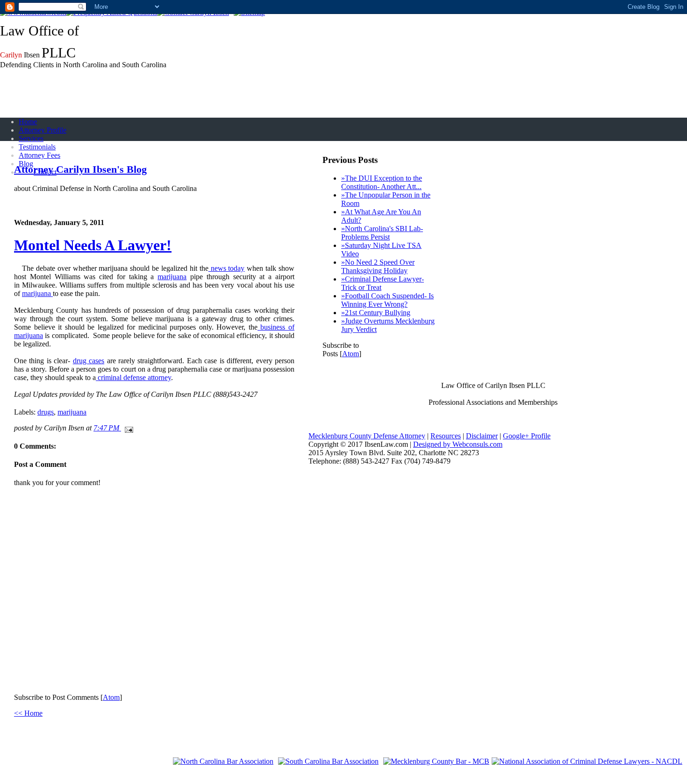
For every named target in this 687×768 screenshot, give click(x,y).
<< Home (28, 713)
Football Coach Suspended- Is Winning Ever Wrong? (387, 300)
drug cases (88, 361)
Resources (445, 436)
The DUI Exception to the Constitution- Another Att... (381, 182)
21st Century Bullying (375, 313)
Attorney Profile (42, 130)
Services (31, 138)
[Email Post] (127, 428)
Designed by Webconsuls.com (457, 444)
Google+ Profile (527, 436)
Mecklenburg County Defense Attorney (366, 436)
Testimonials (37, 147)
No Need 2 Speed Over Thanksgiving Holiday (378, 266)
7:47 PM (107, 428)
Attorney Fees (39, 155)
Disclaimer (482, 436)
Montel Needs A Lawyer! (93, 245)
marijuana (171, 277)
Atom (111, 697)
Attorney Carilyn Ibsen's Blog (80, 169)
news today (226, 268)
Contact (45, 172)
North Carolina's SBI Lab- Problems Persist (382, 233)
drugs (45, 412)
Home (28, 122)
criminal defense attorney (133, 377)
